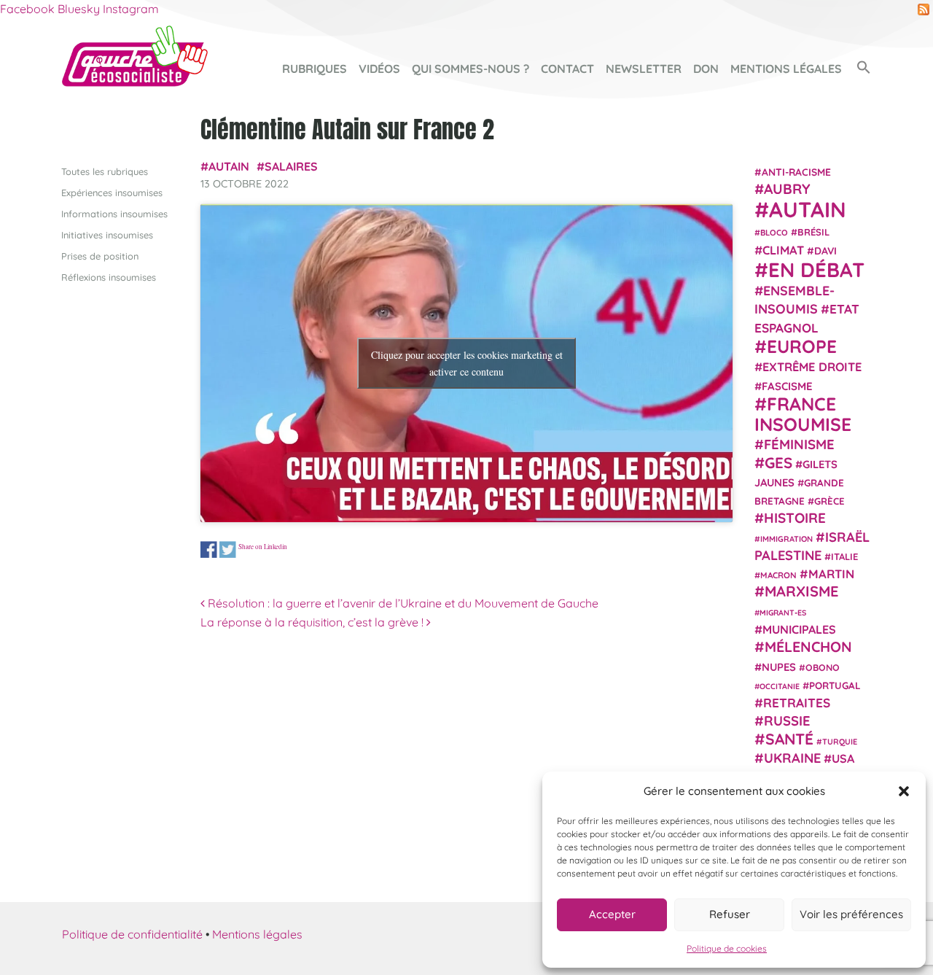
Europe (802, 346)
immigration (786, 539)
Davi (825, 250)
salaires (291, 166)
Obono (822, 667)
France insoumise (802, 413)
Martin (831, 573)
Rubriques (314, 68)
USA (843, 758)
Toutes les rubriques (104, 171)
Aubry (787, 189)
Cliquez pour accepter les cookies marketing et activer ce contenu (467, 363)
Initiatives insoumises (107, 235)
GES (778, 462)
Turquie (839, 742)
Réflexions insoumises (108, 277)
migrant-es (783, 612)
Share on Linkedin (262, 546)
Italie (844, 556)
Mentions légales (786, 68)
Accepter (612, 914)
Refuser (729, 914)
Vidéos (379, 68)
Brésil (813, 232)
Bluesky (79, 8)
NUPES (779, 667)
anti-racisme (796, 172)
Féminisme (799, 444)
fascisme (787, 386)
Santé (789, 738)
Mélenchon (808, 646)
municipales (799, 629)
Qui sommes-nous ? (470, 68)
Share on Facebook (208, 549)
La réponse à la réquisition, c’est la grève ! (313, 622)
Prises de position (99, 256)
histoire (795, 518)
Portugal (835, 685)
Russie (787, 720)
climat (783, 250)
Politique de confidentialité (132, 934)
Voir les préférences (851, 914)
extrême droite (812, 367)
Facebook (27, 8)
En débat (816, 269)
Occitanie (780, 686)
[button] (904, 791)
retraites (796, 702)
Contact (567, 68)
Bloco (774, 233)
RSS (923, 9)
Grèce (829, 501)
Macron (778, 575)
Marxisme (801, 591)
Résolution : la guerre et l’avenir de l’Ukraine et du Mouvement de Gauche (401, 603)
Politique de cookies (727, 948)
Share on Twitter (227, 549)
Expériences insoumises (112, 192)
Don (706, 68)
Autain (228, 166)
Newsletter (644, 68)
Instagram (131, 8)
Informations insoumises (114, 214)
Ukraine (792, 758)
